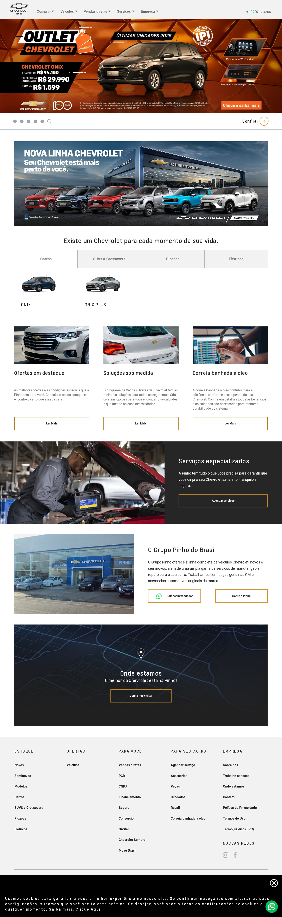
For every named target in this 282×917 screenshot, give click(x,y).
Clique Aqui (88, 909)
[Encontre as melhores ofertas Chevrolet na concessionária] (141, 183)
